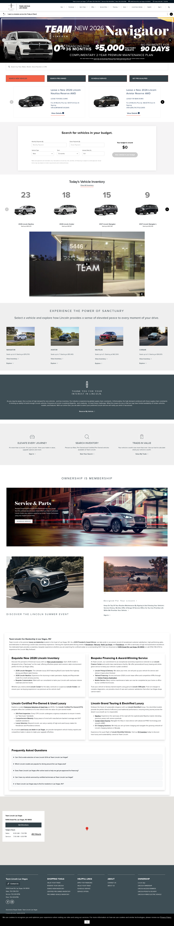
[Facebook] (8, 902)
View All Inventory (87, 185)
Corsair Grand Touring (102, 721)
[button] (87, 829)
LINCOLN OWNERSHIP (145, 885)
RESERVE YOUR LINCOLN (55, 885)
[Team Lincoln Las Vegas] (23, 7)
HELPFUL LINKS (84, 879)
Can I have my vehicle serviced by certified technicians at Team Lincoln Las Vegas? (44, 777)
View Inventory (11, 359)
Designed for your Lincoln (119, 601)
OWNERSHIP (144, 879)
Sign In (31, 454)
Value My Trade (141, 454)
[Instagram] (12, 902)
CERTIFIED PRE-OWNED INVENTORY (58, 891)
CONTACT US (112, 883)
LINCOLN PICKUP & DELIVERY (147, 891)
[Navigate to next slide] (172, 40)
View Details (56, 113)
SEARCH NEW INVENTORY (55, 888)
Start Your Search (86, 454)
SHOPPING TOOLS (55, 879)
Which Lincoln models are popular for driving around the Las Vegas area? (40, 764)
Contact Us (14, 884)
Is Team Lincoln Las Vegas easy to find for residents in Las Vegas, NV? (39, 784)
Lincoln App (141, 883)
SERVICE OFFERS (83, 891)
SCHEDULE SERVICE (83, 888)
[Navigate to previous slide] (1, 40)
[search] (169, 7)
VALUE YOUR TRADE (54, 883)
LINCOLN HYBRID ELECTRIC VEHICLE (149, 894)
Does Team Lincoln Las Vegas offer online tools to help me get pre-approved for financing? (47, 771)
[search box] (87, 66)
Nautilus (98, 716)
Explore (9, 363)
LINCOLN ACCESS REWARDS (147, 888)
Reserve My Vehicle (86, 411)
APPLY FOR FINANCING (84, 883)
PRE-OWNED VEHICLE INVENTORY (58, 894)
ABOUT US (111, 885)
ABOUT (111, 879)
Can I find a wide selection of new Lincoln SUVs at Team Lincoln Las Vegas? (41, 757)
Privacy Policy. (165, 917)
